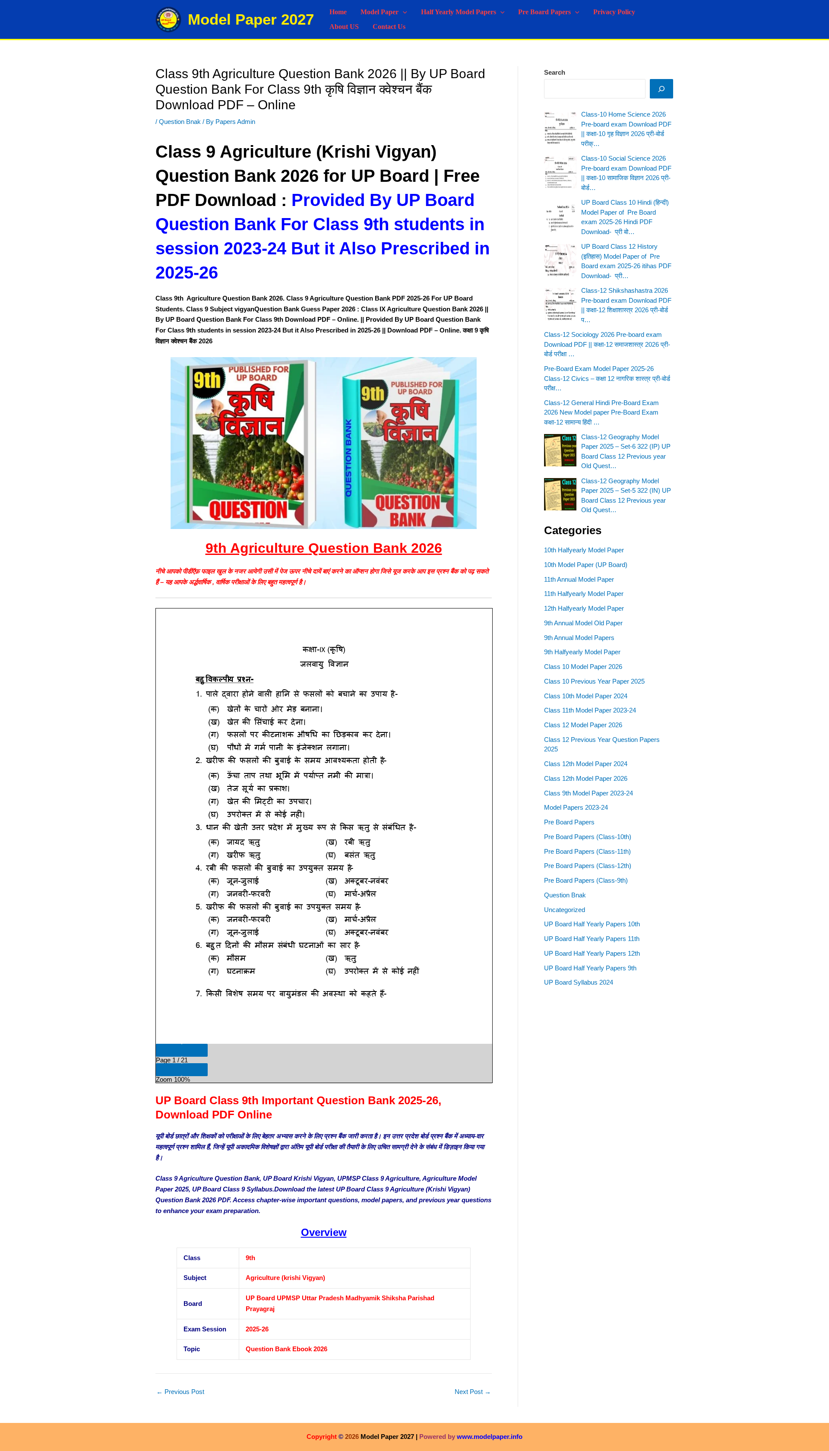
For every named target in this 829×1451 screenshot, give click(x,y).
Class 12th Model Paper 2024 (585, 763)
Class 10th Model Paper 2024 (585, 696)
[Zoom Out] (169, 1069)
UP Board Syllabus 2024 (578, 982)
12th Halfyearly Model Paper (584, 608)
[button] (403, 12)
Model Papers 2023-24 (576, 807)
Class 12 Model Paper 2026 (583, 725)
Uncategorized (564, 909)
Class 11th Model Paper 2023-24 (590, 710)
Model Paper (380, 12)
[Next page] (195, 1050)
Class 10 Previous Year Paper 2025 (594, 681)
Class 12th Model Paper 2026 (585, 778)
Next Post (473, 1391)
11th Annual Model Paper (579, 579)
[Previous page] (169, 1050)
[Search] (661, 88)
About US (344, 26)
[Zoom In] (195, 1069)
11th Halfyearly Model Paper (583, 593)
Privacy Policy (614, 12)
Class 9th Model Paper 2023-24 (588, 793)
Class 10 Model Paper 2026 (583, 666)
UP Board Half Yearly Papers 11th (591, 938)
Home (338, 12)
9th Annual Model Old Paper (583, 623)
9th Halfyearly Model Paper (582, 652)
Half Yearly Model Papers (458, 12)
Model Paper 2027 (251, 19)
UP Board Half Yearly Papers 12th (592, 953)
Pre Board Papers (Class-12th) (587, 865)
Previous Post (180, 1391)
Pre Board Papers (544, 12)
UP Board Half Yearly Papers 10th (592, 924)
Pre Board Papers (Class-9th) (586, 880)
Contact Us (389, 26)
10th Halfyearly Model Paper (584, 550)
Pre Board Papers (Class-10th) (587, 836)
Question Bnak (180, 121)
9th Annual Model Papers (579, 637)
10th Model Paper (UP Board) (585, 564)
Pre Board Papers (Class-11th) (587, 851)
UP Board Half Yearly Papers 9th (590, 968)
